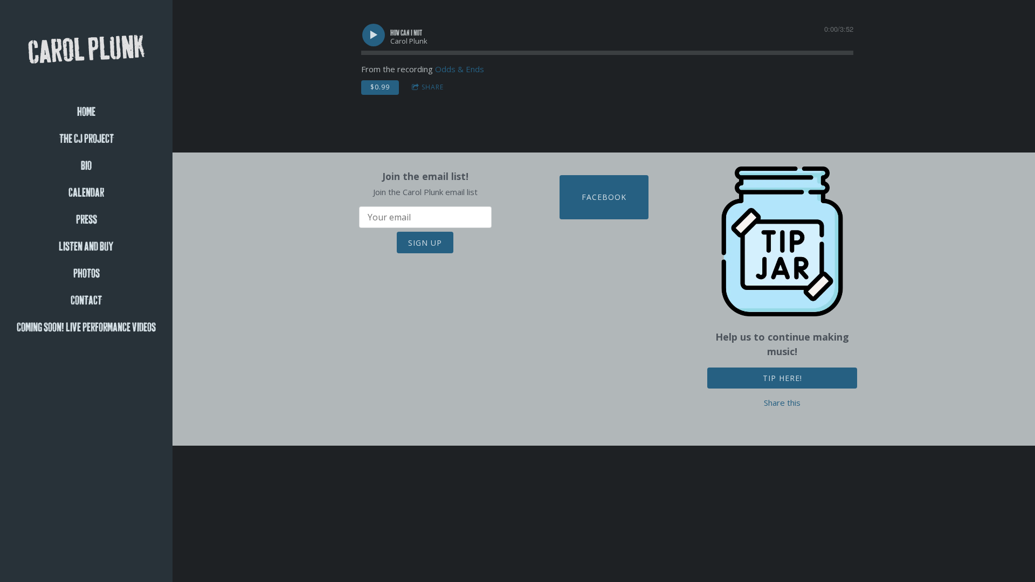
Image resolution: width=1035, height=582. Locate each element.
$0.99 (380, 87)
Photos (86, 274)
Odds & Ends (459, 69)
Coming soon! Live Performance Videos (86, 328)
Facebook (604, 197)
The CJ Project (86, 139)
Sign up (425, 243)
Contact (86, 301)
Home (86, 112)
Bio (86, 166)
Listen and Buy (86, 247)
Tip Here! (782, 378)
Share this (782, 402)
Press (86, 220)
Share (433, 87)
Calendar (86, 193)
